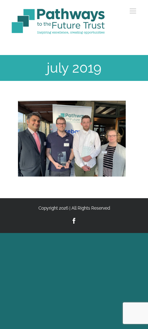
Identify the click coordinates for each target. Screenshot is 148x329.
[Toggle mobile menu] (133, 11)
